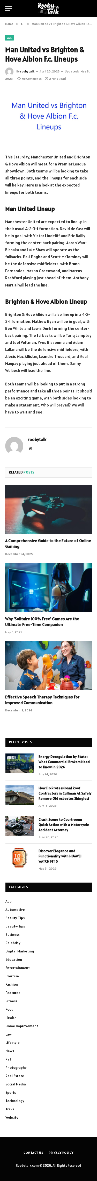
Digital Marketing (19, 951)
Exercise (12, 976)
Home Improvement (21, 1026)
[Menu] (8, 8)
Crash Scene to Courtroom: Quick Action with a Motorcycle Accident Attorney (64, 824)
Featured (12, 992)
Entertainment (17, 967)
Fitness (11, 1001)
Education (13, 959)
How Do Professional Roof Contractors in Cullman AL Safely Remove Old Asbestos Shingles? (65, 793)
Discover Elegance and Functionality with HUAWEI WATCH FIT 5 (60, 856)
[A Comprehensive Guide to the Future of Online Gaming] (48, 509)
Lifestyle (12, 1042)
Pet (8, 1059)
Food (9, 1009)
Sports (10, 1092)
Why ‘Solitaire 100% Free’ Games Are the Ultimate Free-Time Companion (42, 621)
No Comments (32, 79)
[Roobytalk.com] (48, 8)
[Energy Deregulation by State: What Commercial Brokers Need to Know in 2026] (19, 763)
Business (12, 934)
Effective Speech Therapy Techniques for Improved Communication (42, 699)
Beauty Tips (15, 918)
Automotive (15, 909)
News (9, 1051)
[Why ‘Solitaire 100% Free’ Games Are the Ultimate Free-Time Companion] (48, 587)
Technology (14, 1100)
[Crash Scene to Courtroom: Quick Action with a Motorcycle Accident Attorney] (19, 826)
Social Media (15, 1084)
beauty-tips (15, 926)
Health (11, 1017)
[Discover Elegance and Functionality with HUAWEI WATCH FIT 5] (19, 858)
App (8, 901)
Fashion (11, 984)
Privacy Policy (61, 1153)
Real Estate (14, 1075)
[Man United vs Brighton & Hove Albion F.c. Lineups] (48, 116)
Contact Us (33, 1153)
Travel (10, 1109)
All (9, 37)
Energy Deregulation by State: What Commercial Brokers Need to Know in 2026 (64, 761)
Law (8, 1034)
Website (11, 1117)
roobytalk (27, 71)
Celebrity (12, 942)
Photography (16, 1067)
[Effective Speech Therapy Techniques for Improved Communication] (48, 665)
